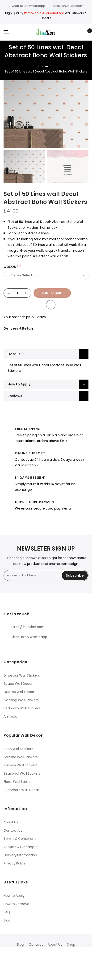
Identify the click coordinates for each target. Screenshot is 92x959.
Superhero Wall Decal (21, 790)
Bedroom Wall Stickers (22, 708)
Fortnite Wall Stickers (21, 757)
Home (43, 66)
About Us (11, 822)
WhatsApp (29, 465)
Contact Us (13, 830)
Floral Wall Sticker (18, 781)
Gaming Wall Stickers (21, 700)
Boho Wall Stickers (18, 748)
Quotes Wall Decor (19, 691)
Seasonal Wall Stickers (22, 773)
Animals (10, 716)
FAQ (7, 912)
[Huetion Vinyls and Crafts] (46, 32)
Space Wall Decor (18, 683)
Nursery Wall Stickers (21, 765)
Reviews (15, 396)
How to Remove (16, 904)
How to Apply (19, 384)
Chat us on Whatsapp (28, 6)
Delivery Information (20, 855)
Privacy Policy (15, 863)
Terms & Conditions (20, 838)
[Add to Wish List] (50, 304)
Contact (36, 944)
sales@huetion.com (68, 6)
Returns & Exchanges (21, 847)
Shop (71, 944)
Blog (7, 920)
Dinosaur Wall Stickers (22, 675)
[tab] (46, 354)
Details (14, 354)
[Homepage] (57, 953)
